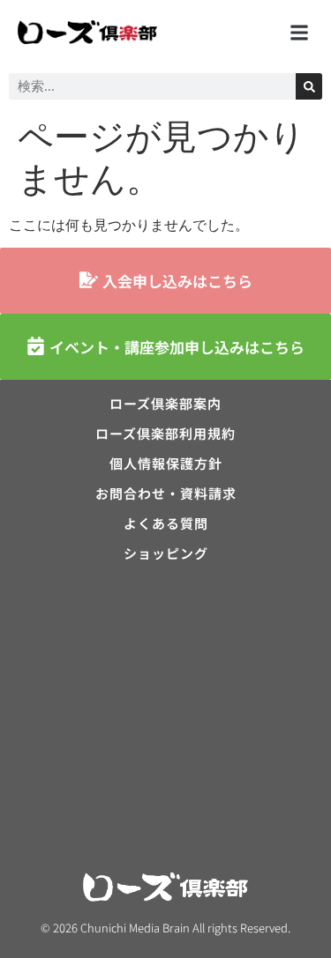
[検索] (309, 86)
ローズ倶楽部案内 (165, 403)
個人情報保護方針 (165, 463)
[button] (298, 32)
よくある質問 (166, 523)
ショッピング (166, 553)
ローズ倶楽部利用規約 (165, 433)
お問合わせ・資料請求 (166, 493)
